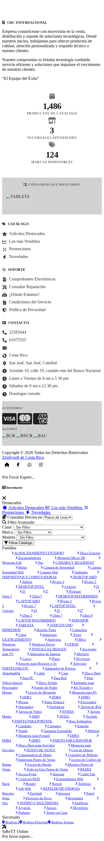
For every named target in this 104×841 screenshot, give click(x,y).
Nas (40, 563)
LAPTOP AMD (29, 601)
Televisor (79, 664)
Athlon (27, 582)
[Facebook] (18, 465)
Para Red (60, 678)
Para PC (28, 678)
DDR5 (85, 697)
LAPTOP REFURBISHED (36, 620)
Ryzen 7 (29, 606)
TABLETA (26, 625)
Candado (24, 726)
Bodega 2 (12, 822)
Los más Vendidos (66, 507)
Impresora (49, 635)
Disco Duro (92, 673)
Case (64, 673)
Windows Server (43, 644)
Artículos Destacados (26, 507)
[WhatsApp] (29, 465)
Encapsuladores (29, 558)
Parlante (24, 813)
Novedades (40, 512)
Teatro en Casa (56, 813)
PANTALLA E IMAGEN (48, 649)
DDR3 (26, 697)
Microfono (80, 808)
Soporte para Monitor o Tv (37, 664)
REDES (85, 769)
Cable (40, 673)
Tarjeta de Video (30, 712)
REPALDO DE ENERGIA (61, 789)
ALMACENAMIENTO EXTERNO (39, 553)
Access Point (27, 774)
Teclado (91, 716)
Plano (55, 659)
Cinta (22, 635)
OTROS (72, 644)
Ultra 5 (27, 615)
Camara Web (48, 572)
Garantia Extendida (57, 731)
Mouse (23, 702)
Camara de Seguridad (58, 567)
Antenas (58, 774)
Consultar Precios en (24, 517)
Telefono (84, 784)
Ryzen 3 (58, 582)
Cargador (54, 726)
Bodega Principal (35, 822)
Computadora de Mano (35, 755)
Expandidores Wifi (69, 779)
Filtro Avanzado (20, 522)
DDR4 (56, 697)
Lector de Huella (39, 764)
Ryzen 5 (90, 582)
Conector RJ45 (29, 779)
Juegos (51, 808)
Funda (22, 731)
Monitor (82, 654)
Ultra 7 (36, 596)
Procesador (88, 702)
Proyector (82, 659)
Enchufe (35, 793)
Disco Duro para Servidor (36, 745)
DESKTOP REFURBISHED (78, 596)
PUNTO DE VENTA (40, 750)
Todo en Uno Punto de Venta (47, 769)
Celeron (70, 587)
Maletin (93, 731)
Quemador (25, 707)
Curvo (26, 659)
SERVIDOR (80, 620)
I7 (47, 591)
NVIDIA (67, 712)
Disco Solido (47, 683)
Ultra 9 (87, 615)
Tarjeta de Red (90, 707)
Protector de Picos (38, 798)
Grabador (81, 572)
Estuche (83, 726)
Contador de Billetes (82, 755)
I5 (23, 591)
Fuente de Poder (45, 688)
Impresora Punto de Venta (36, 760)
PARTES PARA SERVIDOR (72, 740)
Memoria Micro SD (71, 558)
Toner (76, 635)
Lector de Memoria (41, 692)
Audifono (81, 803)
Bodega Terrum (62, 822)
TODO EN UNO (61, 625)
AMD (35, 716)
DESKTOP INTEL (31, 587)
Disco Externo (90, 553)
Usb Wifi (24, 789)
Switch (56, 784)
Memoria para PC (84, 692)
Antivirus (54, 639)
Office (81, 639)
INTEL (64, 716)
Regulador (75, 798)
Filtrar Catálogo (20, 543)
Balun (22, 567)
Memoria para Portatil (34, 736)
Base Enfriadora (80, 721)
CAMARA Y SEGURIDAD (74, 563)
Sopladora (56, 707)
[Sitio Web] (7, 465)
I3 (97, 587)
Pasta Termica (54, 702)
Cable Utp (87, 774)
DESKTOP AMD (84, 577)
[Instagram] (41, 465)
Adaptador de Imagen (45, 654)
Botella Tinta (46, 630)
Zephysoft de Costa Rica (23, 457)
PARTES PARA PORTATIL (33, 721)
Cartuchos (79, 630)
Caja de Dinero (82, 750)
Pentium (74, 591)
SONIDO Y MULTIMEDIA (38, 803)
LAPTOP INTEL (63, 606)
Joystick (24, 808)
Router (30, 784)
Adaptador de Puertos (60, 668)
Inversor (64, 793)
